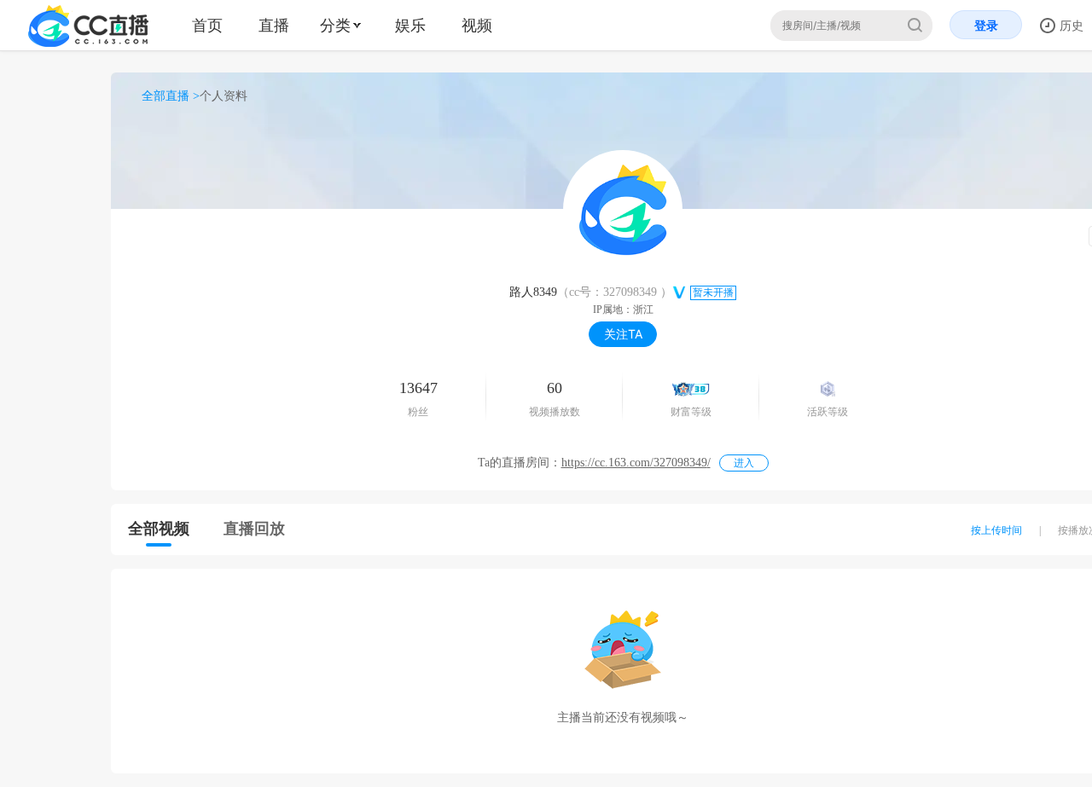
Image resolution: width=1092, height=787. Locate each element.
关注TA (623, 334)
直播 (273, 25)
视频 (477, 25)
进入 (744, 463)
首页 (207, 25)
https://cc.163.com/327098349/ (636, 462)
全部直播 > (171, 96)
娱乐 (410, 25)
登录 (986, 25)
